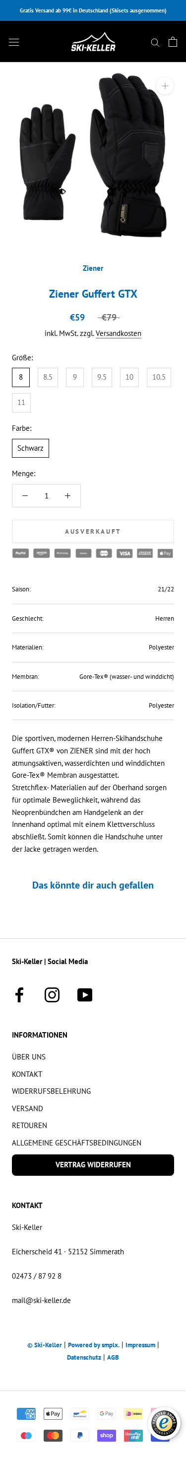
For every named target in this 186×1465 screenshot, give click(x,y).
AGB (113, 1357)
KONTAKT (27, 1074)
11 (21, 402)
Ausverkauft (93, 531)
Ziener (93, 268)
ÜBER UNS (29, 1056)
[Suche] (155, 41)
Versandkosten (118, 333)
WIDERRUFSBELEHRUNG (51, 1091)
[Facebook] (19, 993)
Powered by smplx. (94, 1345)
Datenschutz (84, 1357)
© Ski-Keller (44, 1345)
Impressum (140, 1345)
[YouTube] (84, 993)
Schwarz (30, 448)
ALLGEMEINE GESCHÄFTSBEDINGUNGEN (76, 1142)
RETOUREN (29, 1125)
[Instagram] (52, 993)
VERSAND (27, 1108)
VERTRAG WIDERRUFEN (93, 1164)
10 (129, 377)
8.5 (48, 377)
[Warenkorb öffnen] (173, 42)
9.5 (102, 377)
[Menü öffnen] (14, 42)
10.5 (159, 377)
